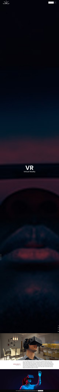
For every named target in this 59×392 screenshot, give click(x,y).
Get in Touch (51, 2)
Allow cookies (40, 390)
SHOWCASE (18, 365)
